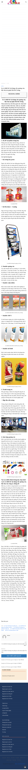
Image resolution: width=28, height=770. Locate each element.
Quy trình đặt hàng (5, 720)
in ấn (8, 83)
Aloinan (16, 763)
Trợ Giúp (4, 732)
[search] (26, 2)
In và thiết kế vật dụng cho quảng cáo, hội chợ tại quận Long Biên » (14, 644)
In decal (3, 77)
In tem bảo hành (5, 34)
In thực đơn (4, 6)
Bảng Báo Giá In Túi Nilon (7, 698)
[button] (14, 131)
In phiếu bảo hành (5, 58)
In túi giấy (4, 13)
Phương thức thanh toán (6, 724)
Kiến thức (4, 729)
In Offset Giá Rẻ (5, 56)
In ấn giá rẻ (4, 39)
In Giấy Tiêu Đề (5, 44)
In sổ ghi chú (4, 32)
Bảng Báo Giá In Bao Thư (7, 686)
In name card (4, 49)
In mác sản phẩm (5, 46)
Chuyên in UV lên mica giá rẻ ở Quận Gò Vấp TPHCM (12, 659)
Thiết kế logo (4, 705)
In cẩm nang (4, 75)
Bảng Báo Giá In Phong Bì (7, 693)
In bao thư (4, 68)
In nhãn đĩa (4, 51)
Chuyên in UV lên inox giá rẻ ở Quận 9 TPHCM (11, 666)
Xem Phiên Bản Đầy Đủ (21, 763)
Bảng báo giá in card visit (7, 689)
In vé (3, 20)
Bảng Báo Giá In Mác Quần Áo (8, 691)
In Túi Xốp (4, 18)
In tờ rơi (3, 10)
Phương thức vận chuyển (6, 722)
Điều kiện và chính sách (6, 727)
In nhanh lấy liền (5, 53)
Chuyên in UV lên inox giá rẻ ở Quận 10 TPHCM (11, 663)
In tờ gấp (4, 8)
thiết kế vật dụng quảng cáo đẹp (11, 630)
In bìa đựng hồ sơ (5, 70)
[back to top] (25, 767)
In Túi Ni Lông (5, 15)
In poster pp (4, 27)
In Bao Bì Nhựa (5, 65)
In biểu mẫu (4, 73)
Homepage (3, 83)
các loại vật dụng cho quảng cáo (10, 625)
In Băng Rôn (4, 712)
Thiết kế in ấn (4, 703)
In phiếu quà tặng (5, 25)
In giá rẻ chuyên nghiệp (6, 710)
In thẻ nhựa (4, 37)
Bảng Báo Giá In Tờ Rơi (6, 696)
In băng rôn (4, 63)
